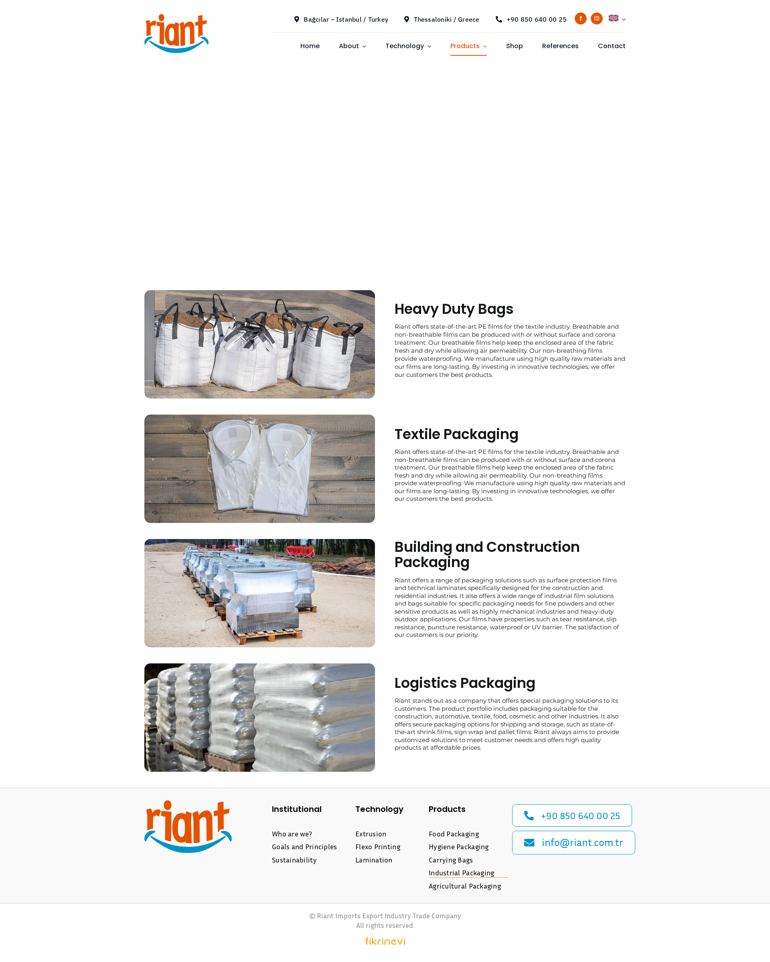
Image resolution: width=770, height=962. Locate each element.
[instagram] (597, 18)
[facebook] (581, 18)
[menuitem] (617, 19)
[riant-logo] (176, 17)
